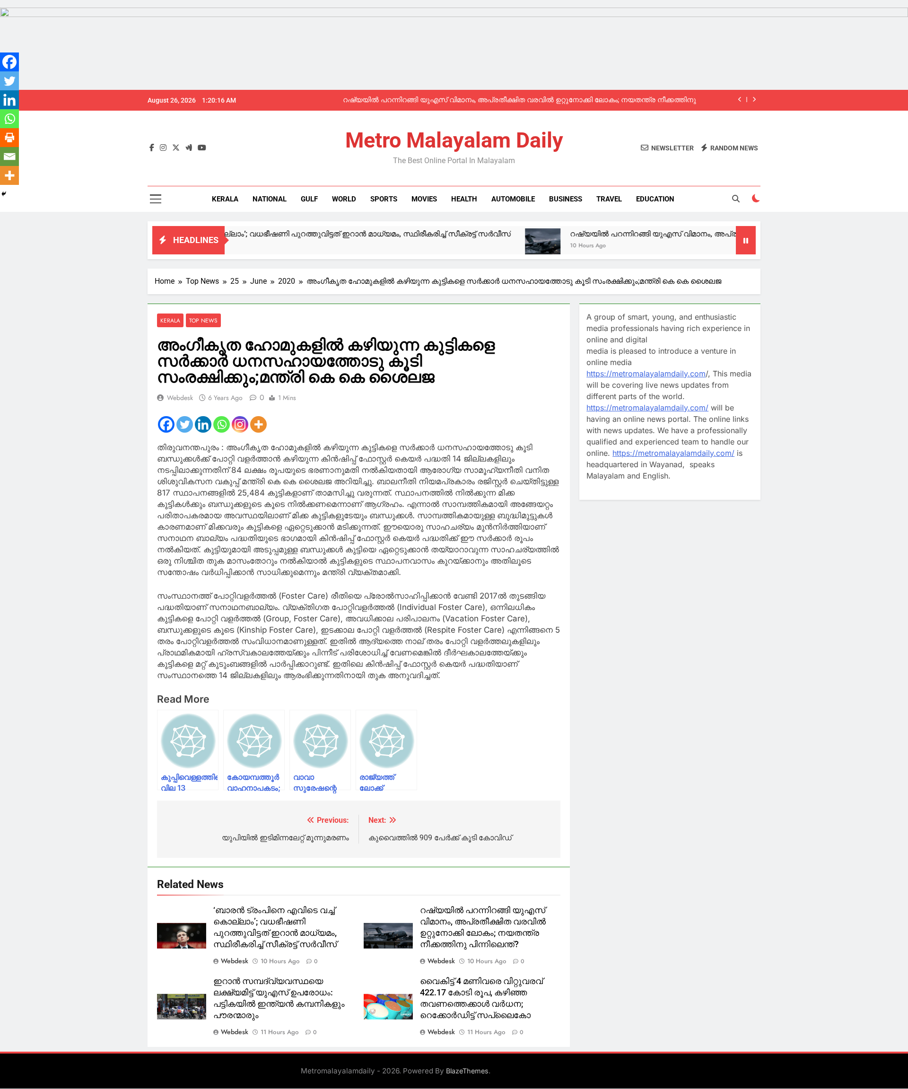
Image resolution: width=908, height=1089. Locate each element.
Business (565, 199)
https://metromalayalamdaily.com (646, 373)
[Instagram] (240, 424)
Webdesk (180, 397)
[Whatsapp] (221, 424)
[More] (258, 424)
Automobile (513, 199)
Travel (609, 199)
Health (464, 199)
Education (655, 199)
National (270, 199)
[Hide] (4, 194)
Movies (424, 199)
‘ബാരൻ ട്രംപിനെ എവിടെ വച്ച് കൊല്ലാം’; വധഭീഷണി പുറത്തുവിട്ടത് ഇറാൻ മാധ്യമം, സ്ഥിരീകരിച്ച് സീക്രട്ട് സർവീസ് (262, 233)
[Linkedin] (203, 424)
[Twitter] (184, 424)
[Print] (9, 137)
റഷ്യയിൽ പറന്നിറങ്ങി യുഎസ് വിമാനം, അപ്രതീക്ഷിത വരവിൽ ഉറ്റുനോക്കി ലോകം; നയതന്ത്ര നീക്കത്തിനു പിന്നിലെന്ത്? (519, 100)
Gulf (309, 199)
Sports (383, 199)
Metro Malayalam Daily (454, 140)
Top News (203, 320)
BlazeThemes (467, 1071)
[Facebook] (166, 424)
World (344, 199)
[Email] (9, 156)
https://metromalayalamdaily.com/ (647, 407)
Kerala (225, 199)
